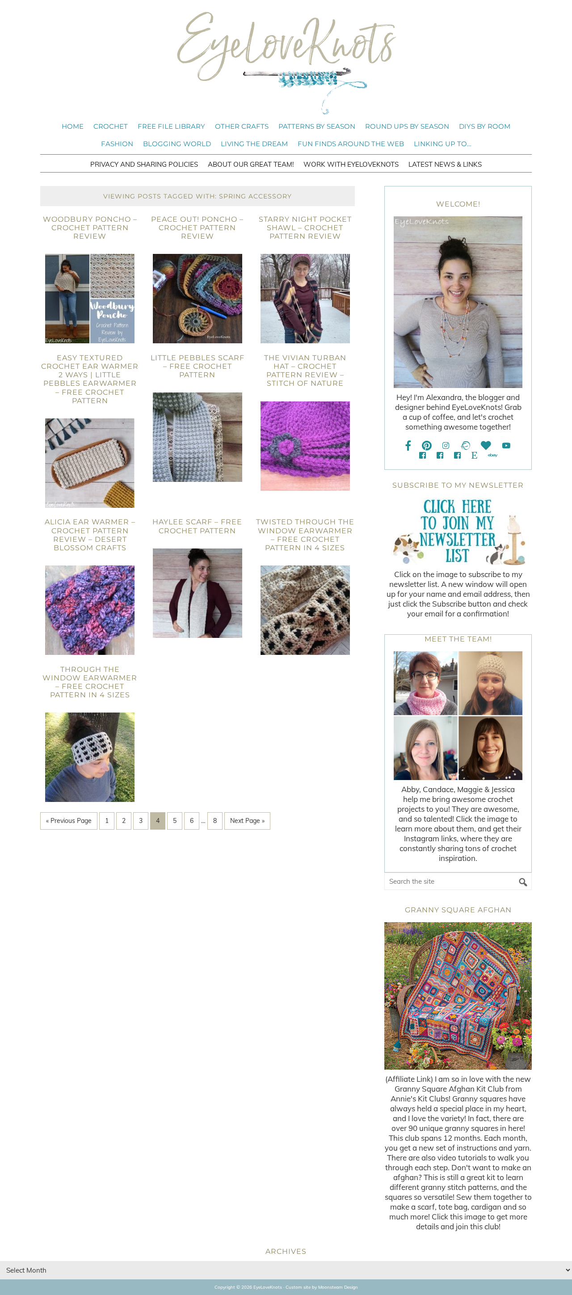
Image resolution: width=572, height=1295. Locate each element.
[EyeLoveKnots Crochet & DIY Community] (422, 455)
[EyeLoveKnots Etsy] (474, 455)
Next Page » (247, 821)
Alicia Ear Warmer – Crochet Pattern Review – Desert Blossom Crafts (90, 535)
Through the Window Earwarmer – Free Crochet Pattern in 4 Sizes (89, 682)
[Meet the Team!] (458, 715)
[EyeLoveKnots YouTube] (506, 445)
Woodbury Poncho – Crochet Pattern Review (90, 227)
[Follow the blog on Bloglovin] (486, 445)
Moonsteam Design (338, 1287)
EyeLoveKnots (286, 63)
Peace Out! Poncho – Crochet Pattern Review (197, 227)
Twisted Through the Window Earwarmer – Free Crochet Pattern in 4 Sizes (305, 535)
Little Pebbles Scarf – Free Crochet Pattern (197, 366)
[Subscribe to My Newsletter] (458, 531)
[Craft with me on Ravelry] (465, 445)
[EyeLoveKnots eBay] (492, 455)
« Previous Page (69, 821)
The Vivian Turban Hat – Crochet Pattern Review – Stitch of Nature (305, 371)
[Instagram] (445, 445)
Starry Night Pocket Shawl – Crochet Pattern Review (305, 227)
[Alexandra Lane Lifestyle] (457, 455)
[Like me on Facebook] (408, 445)
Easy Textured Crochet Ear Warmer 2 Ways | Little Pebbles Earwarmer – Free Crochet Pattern (90, 379)
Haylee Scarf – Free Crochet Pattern (197, 526)
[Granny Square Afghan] (458, 996)
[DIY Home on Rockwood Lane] (440, 455)
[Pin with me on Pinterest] (427, 445)
